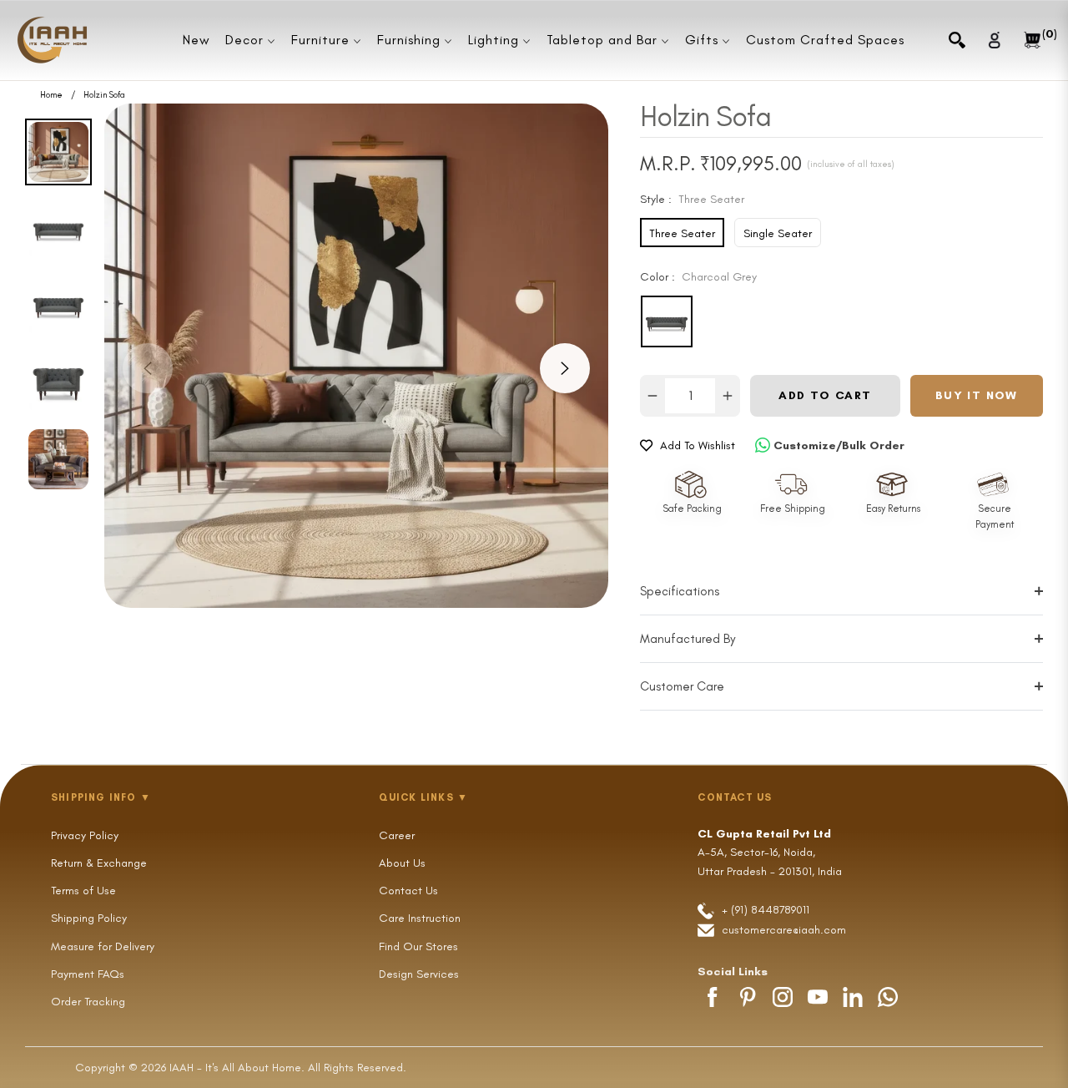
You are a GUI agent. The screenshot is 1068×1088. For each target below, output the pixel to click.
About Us (402, 863)
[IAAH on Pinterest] (748, 997)
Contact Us (408, 890)
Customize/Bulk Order (838, 445)
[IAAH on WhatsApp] (888, 997)
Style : (692, 199)
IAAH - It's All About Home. (237, 1067)
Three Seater (682, 233)
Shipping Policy (89, 918)
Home (51, 95)
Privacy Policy (84, 835)
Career (397, 835)
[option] (356, 356)
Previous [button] (148, 368)
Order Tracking (88, 1001)
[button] (957, 40)
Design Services (419, 974)
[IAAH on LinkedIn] (853, 997)
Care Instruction (420, 918)
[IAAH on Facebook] (713, 997)
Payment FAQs (87, 974)
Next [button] (565, 368)
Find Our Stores (418, 946)
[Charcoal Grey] (667, 321)
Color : (698, 277)
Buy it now (976, 395)
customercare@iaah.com (784, 930)
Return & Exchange (99, 863)
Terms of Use (83, 890)
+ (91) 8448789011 (763, 910)
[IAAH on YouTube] (818, 997)
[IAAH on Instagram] (783, 997)
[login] (994, 40)
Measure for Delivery (102, 946)
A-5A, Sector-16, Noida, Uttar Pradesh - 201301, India (770, 852)
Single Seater (777, 233)
